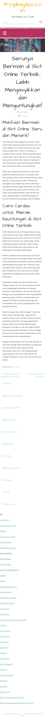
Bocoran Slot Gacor (10, 432)
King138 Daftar (5, 559)
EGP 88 (3, 531)
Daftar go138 (5, 692)
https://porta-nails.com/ (11, 468)
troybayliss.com (22, 7)
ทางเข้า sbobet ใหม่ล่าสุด (9, 570)
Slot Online (17, 367)
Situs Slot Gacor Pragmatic (12, 396)
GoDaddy (22, 715)
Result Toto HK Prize (8, 548)
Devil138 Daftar (6, 542)
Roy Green (23, 116)
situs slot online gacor (11, 408)
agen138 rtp (4, 614)
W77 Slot (5, 492)
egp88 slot (4, 642)
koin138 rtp (4, 647)
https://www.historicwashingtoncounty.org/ (17, 703)
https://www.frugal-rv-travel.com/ (13, 620)
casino (2, 581)
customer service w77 (8, 587)
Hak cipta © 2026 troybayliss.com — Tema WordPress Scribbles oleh (22, 714)
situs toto (3, 686)
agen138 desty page (8, 526)
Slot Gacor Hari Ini (7, 603)
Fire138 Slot (6, 384)
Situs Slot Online (8, 420)
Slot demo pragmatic (8, 598)
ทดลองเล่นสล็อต (6, 553)
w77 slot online (6, 592)
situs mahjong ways (7, 537)
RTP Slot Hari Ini (8, 504)
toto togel (4, 681)
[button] (4, 33)
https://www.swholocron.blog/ (12, 697)
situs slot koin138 (6, 675)
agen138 (3, 625)
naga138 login (5, 631)
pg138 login (4, 520)
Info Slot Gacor (8, 444)
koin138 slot (4, 658)
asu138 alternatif (6, 664)
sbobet (3, 575)
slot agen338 (5, 636)
